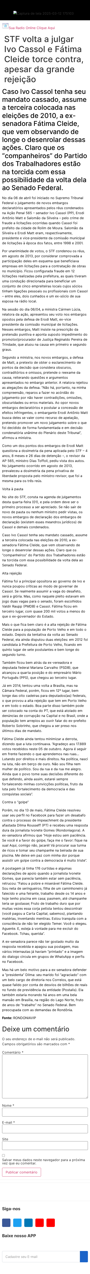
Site (5, 1139)
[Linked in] (28, 1223)
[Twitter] (17, 1223)
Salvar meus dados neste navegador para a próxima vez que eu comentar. (43, 1161)
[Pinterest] (50, 1223)
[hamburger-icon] (77, 7)
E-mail (8, 1122)
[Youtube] (39, 1223)
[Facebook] (6, 1223)
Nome (8, 1105)
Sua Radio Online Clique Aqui (32, 28)
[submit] (84, 1256)
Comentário (12, 1052)
